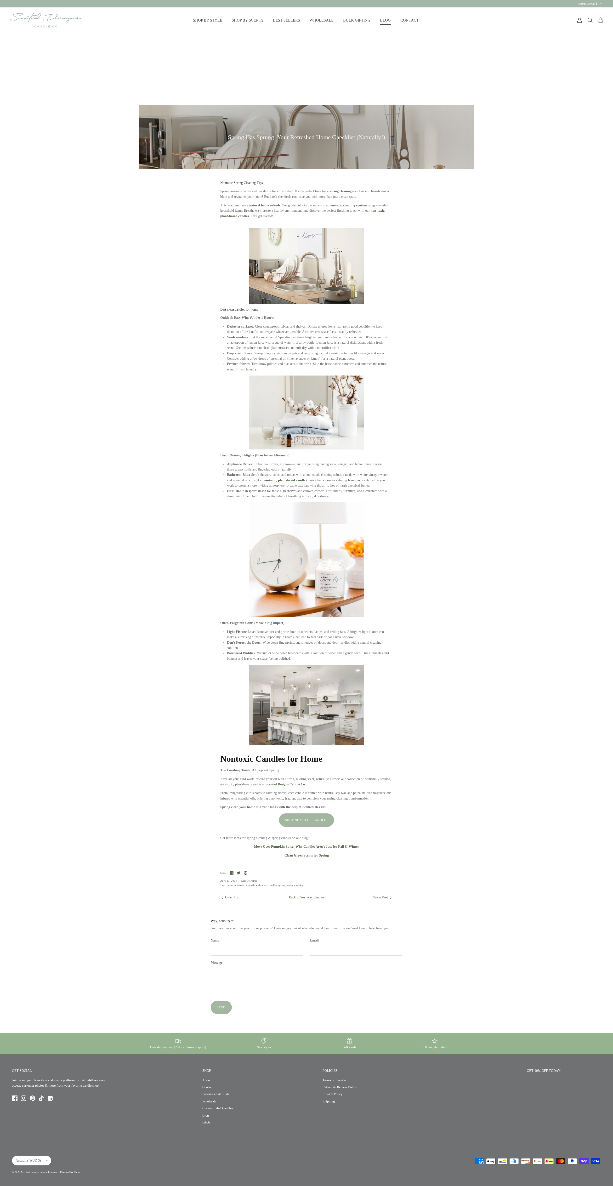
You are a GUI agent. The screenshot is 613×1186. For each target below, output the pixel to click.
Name (215, 940)
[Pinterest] (32, 1098)
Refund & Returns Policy (340, 1087)
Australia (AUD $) (588, 3)
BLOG (385, 20)
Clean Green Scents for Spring (306, 855)
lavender (354, 480)
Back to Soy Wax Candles (306, 897)
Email (314, 940)
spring (281, 885)
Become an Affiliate (215, 1094)
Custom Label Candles (217, 1108)
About (206, 1080)
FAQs (206, 1122)
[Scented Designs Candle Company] (46, 20)
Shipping (329, 1101)
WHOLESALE (322, 20)
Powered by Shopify (71, 1171)
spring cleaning (295, 885)
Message (216, 963)
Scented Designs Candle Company (40, 1171)
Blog (205, 1115)
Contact (207, 1087)
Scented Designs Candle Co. (286, 784)
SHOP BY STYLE (207, 20)
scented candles (254, 885)
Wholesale (209, 1101)
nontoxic (239, 885)
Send (221, 1007)
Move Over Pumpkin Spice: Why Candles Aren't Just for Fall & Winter (306, 846)
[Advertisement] (306, 69)
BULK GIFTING (356, 20)
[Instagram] (23, 1098)
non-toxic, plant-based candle (283, 480)
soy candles (270, 885)
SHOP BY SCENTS (247, 20)
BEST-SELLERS (286, 20)
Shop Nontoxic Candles (306, 820)
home (230, 885)
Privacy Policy (332, 1094)
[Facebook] (14, 1098)
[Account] (578, 20)
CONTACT (409, 20)
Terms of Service (334, 1080)
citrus (327, 480)
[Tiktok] (41, 1098)
